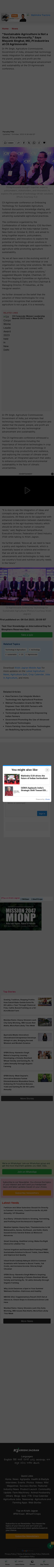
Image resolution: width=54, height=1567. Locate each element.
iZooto (47, 799)
